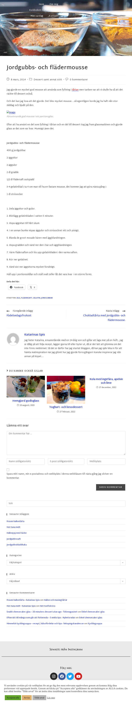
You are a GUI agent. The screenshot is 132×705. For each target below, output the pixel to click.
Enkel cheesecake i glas (93, 612)
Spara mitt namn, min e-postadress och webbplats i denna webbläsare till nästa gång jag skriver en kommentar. (60, 476)
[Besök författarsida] (13, 339)
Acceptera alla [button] (13, 697)
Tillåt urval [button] (39, 697)
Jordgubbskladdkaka (17, 545)
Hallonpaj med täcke (17, 533)
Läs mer (51, 697)
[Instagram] (53, 676)
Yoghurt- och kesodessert (66, 407)
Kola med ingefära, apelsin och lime (106, 381)
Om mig (54, 4)
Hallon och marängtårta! (55, 600)
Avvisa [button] (27, 697)
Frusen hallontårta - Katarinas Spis (23, 600)
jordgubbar (47, 298)
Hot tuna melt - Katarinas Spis (21, 606)
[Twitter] (70, 676)
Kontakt (53, 16)
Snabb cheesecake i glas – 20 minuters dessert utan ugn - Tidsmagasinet (42, 612)
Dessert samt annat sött (48, 80)
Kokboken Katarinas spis (43, 10)
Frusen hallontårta (15, 521)
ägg (18, 298)
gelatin (36, 298)
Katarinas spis (34, 334)
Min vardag (37, 16)
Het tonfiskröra (47, 606)
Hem (41, 4)
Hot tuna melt (13, 527)
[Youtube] (78, 676)
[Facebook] (62, 676)
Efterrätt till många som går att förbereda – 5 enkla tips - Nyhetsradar (41, 618)
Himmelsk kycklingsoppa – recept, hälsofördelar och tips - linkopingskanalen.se (45, 624)
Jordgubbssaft (14, 539)
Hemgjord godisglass (25, 401)
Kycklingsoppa (95, 624)
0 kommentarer (79, 80)
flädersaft (26, 298)
